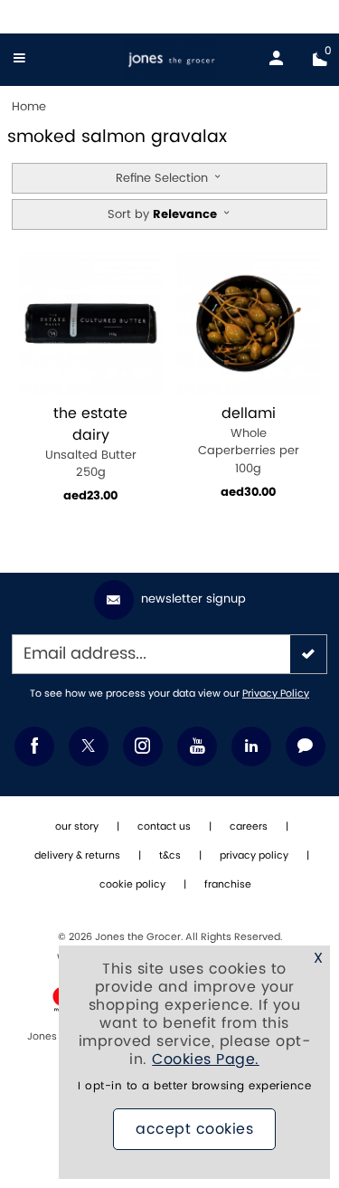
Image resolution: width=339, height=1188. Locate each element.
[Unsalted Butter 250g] (91, 323)
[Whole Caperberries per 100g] (249, 323)
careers (249, 827)
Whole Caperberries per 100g (248, 441)
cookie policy (132, 885)
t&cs (170, 856)
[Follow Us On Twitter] (88, 746)
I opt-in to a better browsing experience (194, 1086)
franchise (227, 885)
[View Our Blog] (305, 746)
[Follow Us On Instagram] (143, 746)
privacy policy (254, 856)
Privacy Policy (275, 694)
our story (77, 827)
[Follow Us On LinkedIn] (251, 746)
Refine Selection (164, 178)
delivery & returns (77, 856)
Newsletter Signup (193, 599)
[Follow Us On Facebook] (34, 746)
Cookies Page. (205, 1059)
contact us (164, 827)
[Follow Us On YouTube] (197, 746)
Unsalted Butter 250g (91, 443)
